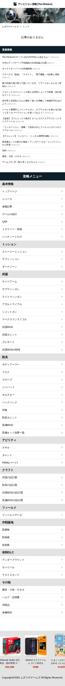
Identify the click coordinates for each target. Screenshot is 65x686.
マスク (6, 372)
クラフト (8, 470)
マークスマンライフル (14, 319)
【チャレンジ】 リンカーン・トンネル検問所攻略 (30, 136)
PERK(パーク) (10, 462)
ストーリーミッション (14, 251)
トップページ (9, 191)
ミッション (9, 244)
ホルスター (8, 394)
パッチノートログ (12, 236)
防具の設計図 (9, 484)
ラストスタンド (11, 574)
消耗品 (6, 604)
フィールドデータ (12, 515)
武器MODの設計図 (12, 492)
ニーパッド (8, 387)
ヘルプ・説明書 (11, 597)
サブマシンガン (11, 289)
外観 (4, 409)
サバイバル (8, 567)
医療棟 (6, 529)
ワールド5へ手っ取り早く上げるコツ (23, 162)
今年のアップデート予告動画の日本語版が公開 (28, 63)
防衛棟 (6, 537)
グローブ (7, 379)
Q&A (9, 150)
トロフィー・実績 (12, 229)
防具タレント (9, 417)
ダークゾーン (9, 266)
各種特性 (7, 612)
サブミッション (11, 259)
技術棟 (6, 544)
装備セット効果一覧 (13, 432)
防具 (5, 357)
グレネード (8, 342)
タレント (7, 455)
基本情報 (8, 183)
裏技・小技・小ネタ (16, 156)
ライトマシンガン (12, 296)
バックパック (9, 402)
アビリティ (9, 440)
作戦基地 (8, 522)
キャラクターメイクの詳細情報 (21, 68)
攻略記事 (7, 206)
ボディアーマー (11, 364)
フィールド (9, 507)
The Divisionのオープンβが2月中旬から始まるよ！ (30, 57)
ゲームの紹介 (9, 214)
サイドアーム (9, 281)
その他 (6, 582)
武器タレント (9, 334)
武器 (5, 274)
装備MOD (7, 425)
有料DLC (8, 552)
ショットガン (9, 311)
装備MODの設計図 (12, 500)
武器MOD (7, 327)
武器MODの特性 (11, 349)
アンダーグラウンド (13, 559)
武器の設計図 (9, 477)
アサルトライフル (12, 304)
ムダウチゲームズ (10, 26)
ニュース (7, 198)
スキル (6, 447)
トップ (26, 26)
